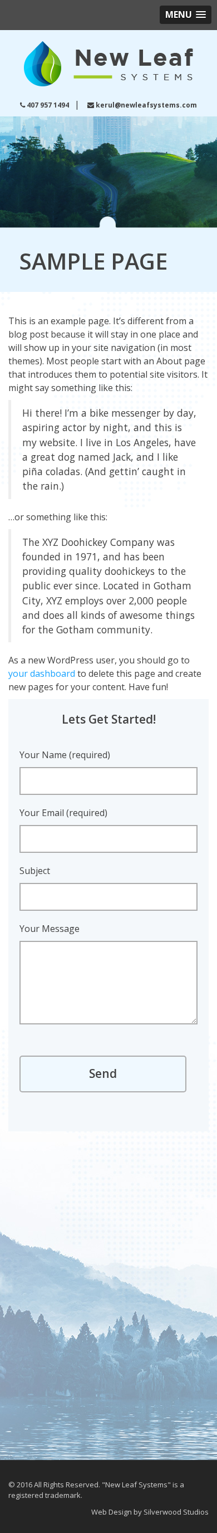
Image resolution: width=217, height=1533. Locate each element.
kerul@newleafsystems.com (146, 105)
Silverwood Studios (176, 1512)
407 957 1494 (48, 105)
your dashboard (41, 673)
